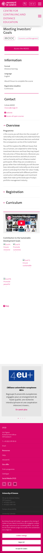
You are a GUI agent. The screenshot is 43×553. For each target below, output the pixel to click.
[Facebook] (9, 483)
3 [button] (23, 418)
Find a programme (8, 469)
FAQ (7, 306)
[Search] (25, 3)
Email (4, 446)
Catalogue (5, 474)
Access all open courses (15, 116)
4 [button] (25, 418)
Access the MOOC (21, 48)
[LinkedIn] (4, 483)
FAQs (4, 455)
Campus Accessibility (9, 509)
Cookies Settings (21, 536)
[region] (21, 534)
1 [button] (18, 418)
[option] (21, 391)
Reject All (21, 542)
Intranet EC (6, 460)
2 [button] (20, 418)
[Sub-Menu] (39, 16)
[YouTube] (14, 483)
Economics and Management (28, 38)
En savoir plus (21, 409)
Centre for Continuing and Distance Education (14, 16)
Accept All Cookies (21, 549)
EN (31, 4)
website (9, 112)
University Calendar (8, 514)
